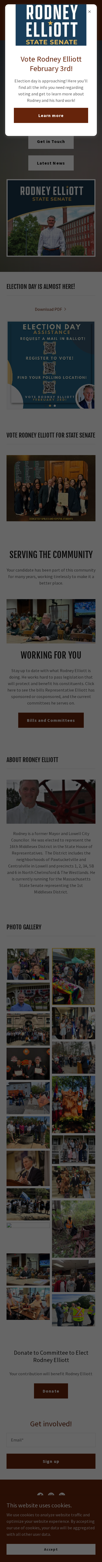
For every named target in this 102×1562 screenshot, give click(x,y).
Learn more (51, 115)
